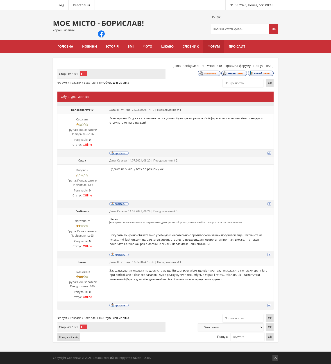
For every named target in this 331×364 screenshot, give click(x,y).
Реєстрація (81, 5)
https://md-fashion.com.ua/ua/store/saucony (139, 239)
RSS (269, 66)
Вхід (61, 5)
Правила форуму (238, 66)
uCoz (146, 358)
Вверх (275, 358)
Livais (82, 262)
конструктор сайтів (127, 358)
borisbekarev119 (82, 110)
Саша (82, 160)
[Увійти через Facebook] (101, 33)
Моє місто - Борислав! (98, 25)
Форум (62, 83)
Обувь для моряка (116, 83)
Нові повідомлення (189, 66)
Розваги (75, 83)
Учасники (214, 66)
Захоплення (92, 83)
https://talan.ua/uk (228, 275)
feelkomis (82, 211)
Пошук (258, 66)
